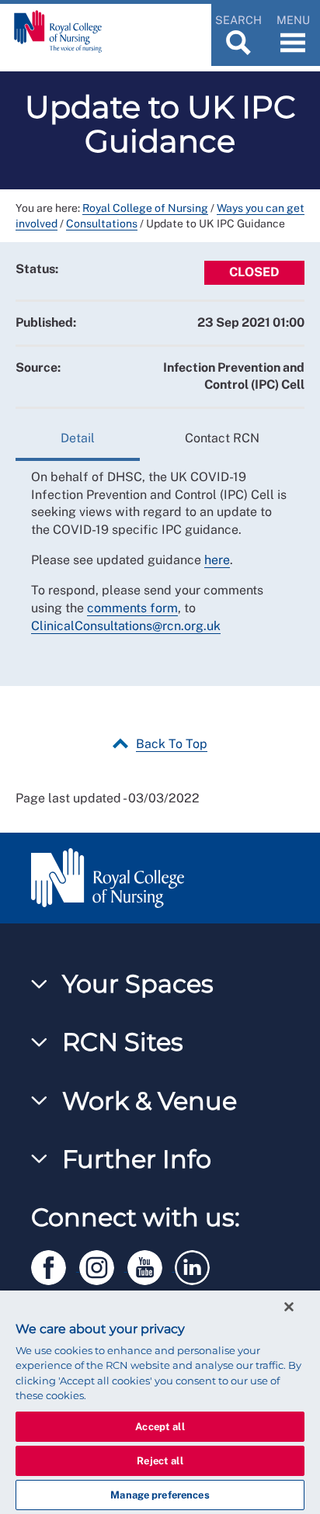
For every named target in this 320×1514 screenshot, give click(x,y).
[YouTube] (151, 1264)
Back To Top (171, 743)
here (217, 560)
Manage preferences (159, 1495)
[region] (160, 1402)
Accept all (159, 1427)
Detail (78, 438)
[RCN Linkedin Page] (197, 1264)
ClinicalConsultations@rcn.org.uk (126, 625)
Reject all (160, 1461)
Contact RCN (222, 438)
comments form (132, 608)
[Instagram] (103, 1264)
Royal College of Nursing (145, 208)
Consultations (101, 223)
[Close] (289, 1306)
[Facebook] (55, 1264)
